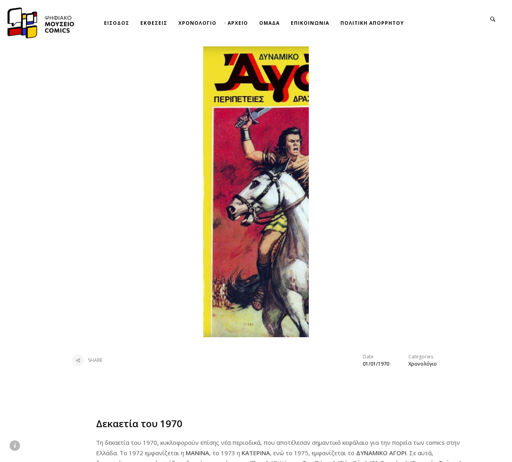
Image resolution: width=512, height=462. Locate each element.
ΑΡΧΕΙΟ (238, 23)
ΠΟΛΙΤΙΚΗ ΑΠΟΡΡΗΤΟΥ (372, 23)
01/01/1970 (376, 363)
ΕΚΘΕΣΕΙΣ (153, 23)
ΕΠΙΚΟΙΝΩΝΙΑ (310, 23)
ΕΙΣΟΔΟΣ (116, 23)
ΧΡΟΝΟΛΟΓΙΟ (197, 23)
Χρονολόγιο (422, 363)
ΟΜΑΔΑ (269, 23)
